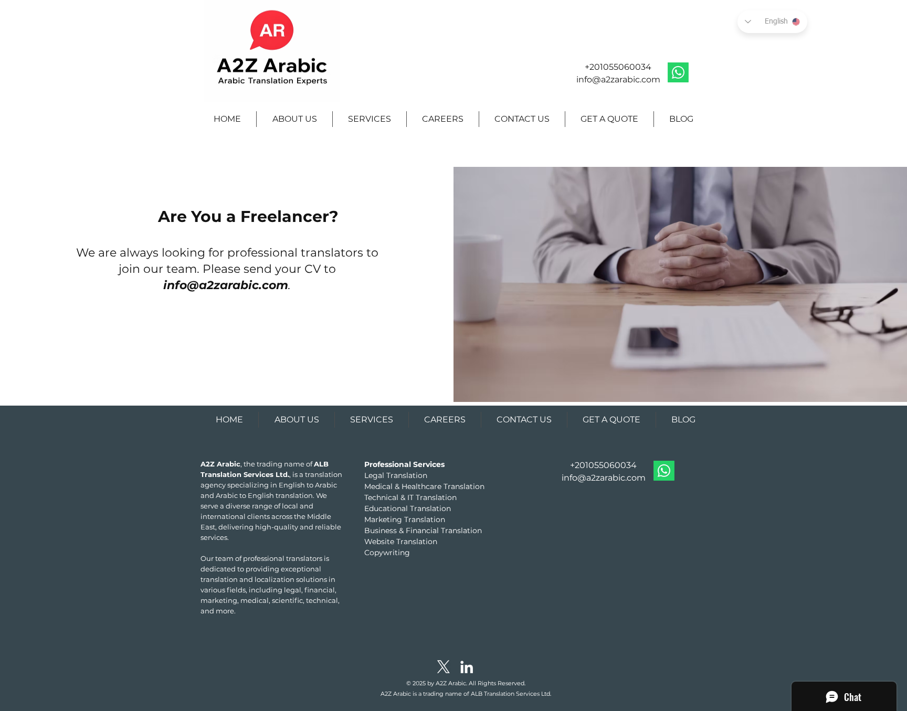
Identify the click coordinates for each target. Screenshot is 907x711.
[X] (443, 667)
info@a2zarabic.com (618, 79)
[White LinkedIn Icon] (467, 667)
